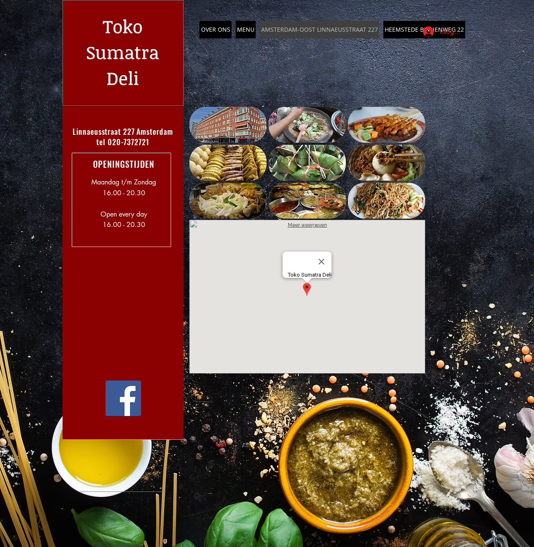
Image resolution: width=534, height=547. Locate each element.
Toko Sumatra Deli (122, 52)
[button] (228, 125)
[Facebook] (123, 398)
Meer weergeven (307, 225)
